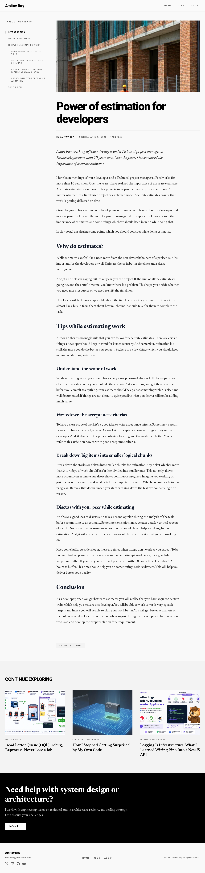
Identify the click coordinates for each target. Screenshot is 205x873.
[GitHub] (18, 863)
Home (168, 6)
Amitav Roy (14, 6)
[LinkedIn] (12, 863)
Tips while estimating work (24, 45)
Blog (181, 6)
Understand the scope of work (26, 52)
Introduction (16, 32)
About (195, 6)
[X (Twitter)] (6, 863)
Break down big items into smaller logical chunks (26, 70)
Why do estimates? (19, 39)
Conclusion (15, 87)
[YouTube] (24, 863)
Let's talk (15, 826)
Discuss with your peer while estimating (28, 79)
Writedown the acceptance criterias (27, 61)
